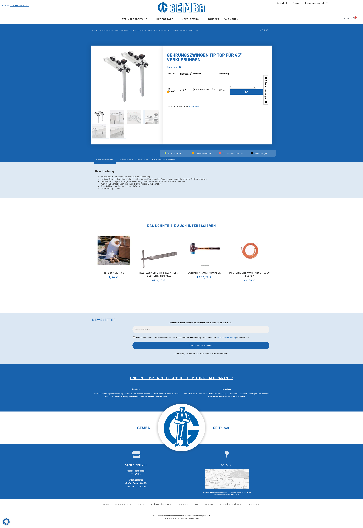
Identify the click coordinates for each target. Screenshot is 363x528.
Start (95, 30)
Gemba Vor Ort (136, 464)
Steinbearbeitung (135, 18)
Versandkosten (194, 106)
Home (106, 504)
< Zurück (265, 30)
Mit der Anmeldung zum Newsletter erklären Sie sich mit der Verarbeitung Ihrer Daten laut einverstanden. (192, 337)
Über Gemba (190, 18)
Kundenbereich (315, 2)
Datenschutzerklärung (226, 337)
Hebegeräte (164, 18)
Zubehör (125, 30)
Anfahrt (282, 2)
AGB (197, 504)
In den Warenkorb (246, 92)
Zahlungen (183, 504)
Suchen (233, 18)
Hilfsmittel (138, 30)
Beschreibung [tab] (104, 159)
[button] (6, 522)
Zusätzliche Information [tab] (132, 159)
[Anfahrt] (226, 454)
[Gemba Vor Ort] (136, 454)
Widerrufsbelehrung (161, 504)
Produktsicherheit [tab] (163, 159)
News (296, 2)
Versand (141, 504)
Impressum (254, 504)
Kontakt (214, 18)
